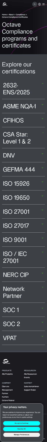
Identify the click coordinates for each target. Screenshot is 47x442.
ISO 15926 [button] (16, 184)
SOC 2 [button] (11, 324)
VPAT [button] (10, 338)
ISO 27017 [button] (16, 226)
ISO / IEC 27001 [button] (15, 257)
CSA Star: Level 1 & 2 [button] (17, 138)
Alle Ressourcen (30, 374)
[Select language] (39, 5)
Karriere (5, 397)
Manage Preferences (21, 434)
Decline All (22, 429)
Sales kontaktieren (31, 386)
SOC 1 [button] (11, 310)
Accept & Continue (22, 423)
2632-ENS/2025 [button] (16, 89)
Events (27, 377)
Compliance (20, 15)
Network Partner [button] (14, 292)
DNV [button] (9, 156)
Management (7, 390)
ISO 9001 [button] (14, 240)
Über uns (5, 386)
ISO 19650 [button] (16, 198)
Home (4, 15)
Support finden (30, 390)
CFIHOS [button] (13, 120)
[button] (43, 4)
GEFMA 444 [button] (19, 170)
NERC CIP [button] (16, 275)
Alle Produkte (7, 374)
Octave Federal (8, 400)
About (11, 15)
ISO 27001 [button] (16, 212)
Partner (5, 393)
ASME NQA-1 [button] (19, 106)
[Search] (34, 4)
